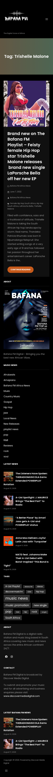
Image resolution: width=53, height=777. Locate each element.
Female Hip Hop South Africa (23, 203)
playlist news (11, 429)
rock (6, 451)
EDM (29, 591)
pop (6, 434)
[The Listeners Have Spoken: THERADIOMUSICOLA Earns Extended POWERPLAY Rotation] (8, 476)
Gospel (8, 401)
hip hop (40, 591)
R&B (6, 440)
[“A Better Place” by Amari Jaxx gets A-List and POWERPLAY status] (8, 521)
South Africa (12, 618)
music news (16, 598)
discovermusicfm (14, 591)
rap (25, 612)
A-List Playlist (12, 586)
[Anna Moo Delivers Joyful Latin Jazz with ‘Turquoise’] (8, 541)
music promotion (17, 605)
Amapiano (10, 380)
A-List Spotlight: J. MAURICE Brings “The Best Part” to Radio (32, 501)
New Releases (11, 423)
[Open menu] (46, 19)
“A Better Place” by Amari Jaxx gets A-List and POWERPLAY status (31, 521)
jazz (6, 412)
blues (7, 391)
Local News (10, 418)
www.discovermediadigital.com (22, 696)
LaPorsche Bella (26, 206)
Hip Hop (8, 407)
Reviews (8, 445)
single (44, 612)
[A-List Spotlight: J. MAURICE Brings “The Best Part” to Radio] (8, 500)
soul (6, 456)
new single (40, 605)
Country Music (12, 396)
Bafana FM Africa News (20, 186)
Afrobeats (9, 374)
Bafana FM (28, 587)
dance (40, 586)
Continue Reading (20, 269)
